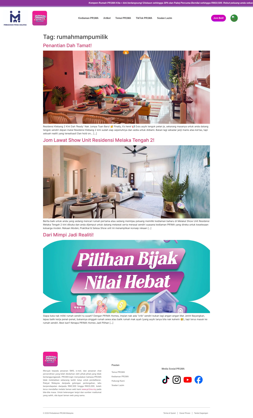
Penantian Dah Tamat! (67, 45)
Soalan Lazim (164, 18)
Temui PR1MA (123, 18)
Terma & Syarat (169, 413)
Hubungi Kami (118, 381)
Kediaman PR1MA (88, 18)
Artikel (107, 18)
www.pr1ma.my (89, 389)
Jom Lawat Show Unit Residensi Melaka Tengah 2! (98, 140)
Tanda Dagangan (201, 413)
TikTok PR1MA (144, 18)
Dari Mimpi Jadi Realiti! (68, 235)
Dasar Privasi (185, 413)
